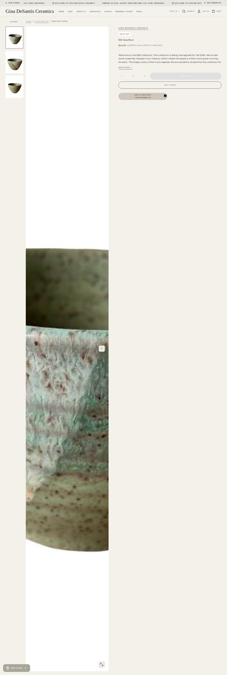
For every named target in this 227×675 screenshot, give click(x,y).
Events (108, 11)
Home (61, 11)
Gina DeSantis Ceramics (133, 28)
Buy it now (170, 85)
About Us (81, 11)
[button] (188, 11)
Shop (70, 11)
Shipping (131, 45)
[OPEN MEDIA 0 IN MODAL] (102, 664)
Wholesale (95, 11)
